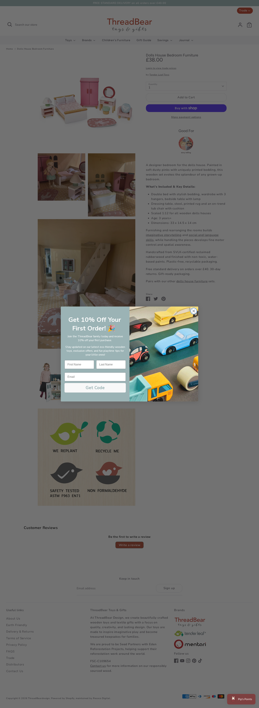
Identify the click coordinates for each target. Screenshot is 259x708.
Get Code (95, 388)
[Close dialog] (194, 311)
